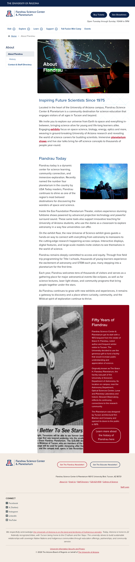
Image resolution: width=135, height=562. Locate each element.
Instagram (13, 511)
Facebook (13, 503)
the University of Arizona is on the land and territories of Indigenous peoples (67, 532)
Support (50, 28)
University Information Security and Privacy (67, 549)
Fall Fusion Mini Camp (71, 28)
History (12, 59)
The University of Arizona (88, 552)
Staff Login (125, 487)
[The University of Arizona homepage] (23, 3)
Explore (22, 28)
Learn (36, 28)
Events (88, 28)
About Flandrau (15, 54)
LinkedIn (13, 516)
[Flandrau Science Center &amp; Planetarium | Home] (25, 13)
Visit (9, 28)
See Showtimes (119, 14)
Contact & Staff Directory (20, 64)
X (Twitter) (13, 507)
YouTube (13, 520)
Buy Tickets (98, 14)
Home (14, 36)
